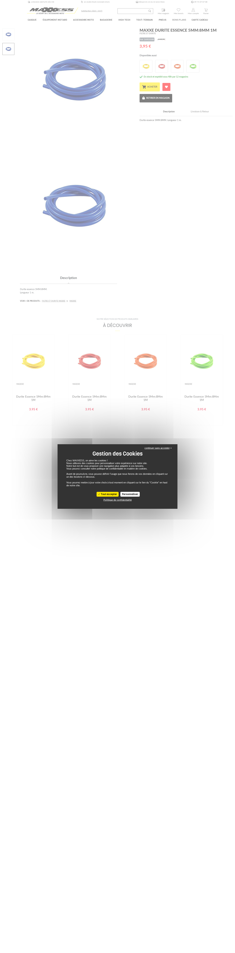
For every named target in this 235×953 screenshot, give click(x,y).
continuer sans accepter (157, 448)
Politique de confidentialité (117, 500)
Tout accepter (108, 494)
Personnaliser (130, 494)
